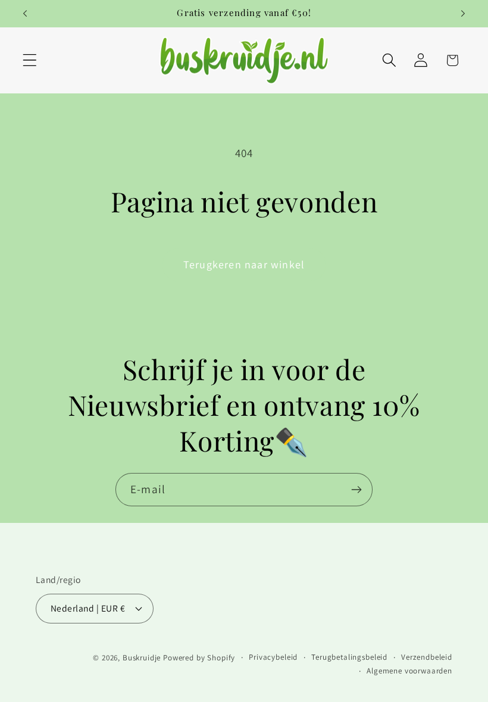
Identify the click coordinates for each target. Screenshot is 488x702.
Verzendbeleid (426, 657)
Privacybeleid (273, 657)
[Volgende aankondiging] (463, 14)
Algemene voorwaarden (409, 671)
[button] (30, 60)
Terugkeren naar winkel (244, 264)
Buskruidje (142, 658)
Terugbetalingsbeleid (349, 657)
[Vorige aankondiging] (25, 14)
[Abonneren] (356, 489)
